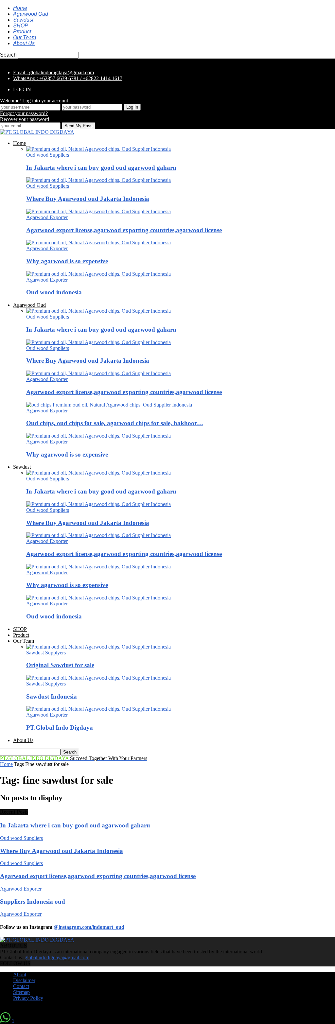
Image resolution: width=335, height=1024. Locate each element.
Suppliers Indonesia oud (32, 901)
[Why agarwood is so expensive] (98, 242)
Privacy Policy (28, 998)
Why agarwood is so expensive (67, 261)
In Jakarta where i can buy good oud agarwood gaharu (101, 167)
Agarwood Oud (30, 14)
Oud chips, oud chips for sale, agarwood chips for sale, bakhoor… (114, 423)
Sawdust (23, 20)
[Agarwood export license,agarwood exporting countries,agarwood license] (98, 211)
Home (20, 8)
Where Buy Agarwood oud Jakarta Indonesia (87, 198)
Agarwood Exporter (47, 217)
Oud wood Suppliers (47, 155)
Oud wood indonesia (54, 292)
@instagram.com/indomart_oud (89, 927)
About (19, 974)
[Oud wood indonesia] (98, 274)
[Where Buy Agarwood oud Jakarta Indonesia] (98, 180)
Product (22, 31)
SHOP (20, 25)
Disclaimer (24, 980)
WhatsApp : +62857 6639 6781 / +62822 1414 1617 (67, 78)
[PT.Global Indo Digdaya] (98, 709)
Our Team (24, 37)
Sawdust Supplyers (46, 652)
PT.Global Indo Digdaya (59, 727)
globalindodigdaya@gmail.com (57, 957)
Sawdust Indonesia (51, 696)
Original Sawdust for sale (60, 665)
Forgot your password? (24, 113)
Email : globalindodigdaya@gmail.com (53, 72)
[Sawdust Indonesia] (98, 678)
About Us (24, 43)
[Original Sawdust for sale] (98, 647)
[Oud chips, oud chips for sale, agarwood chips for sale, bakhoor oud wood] (109, 405)
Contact (21, 986)
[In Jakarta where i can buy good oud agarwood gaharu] (98, 149)
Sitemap (21, 992)
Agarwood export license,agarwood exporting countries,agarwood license (124, 230)
